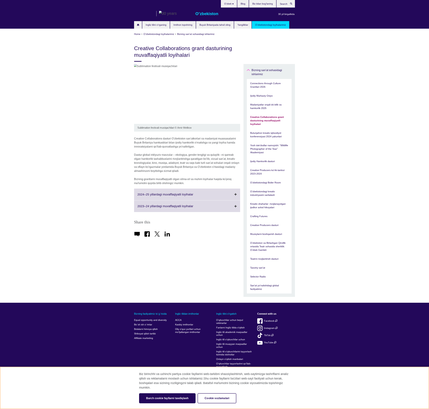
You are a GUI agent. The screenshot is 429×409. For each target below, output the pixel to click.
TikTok (267, 335)
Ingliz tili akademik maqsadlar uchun (231, 333)
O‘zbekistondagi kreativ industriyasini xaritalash (262, 193)
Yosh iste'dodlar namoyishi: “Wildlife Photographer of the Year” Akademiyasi (269, 149)
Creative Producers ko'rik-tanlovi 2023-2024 (267, 172)
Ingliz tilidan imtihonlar (187, 313)
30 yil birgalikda (286, 14)
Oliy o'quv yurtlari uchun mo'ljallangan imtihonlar (188, 330)
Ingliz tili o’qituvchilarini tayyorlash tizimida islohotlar (234, 353)
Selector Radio (258, 276)
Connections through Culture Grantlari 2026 (265, 85)
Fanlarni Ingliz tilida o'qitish (230, 327)
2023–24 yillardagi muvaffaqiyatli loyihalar (172, 208)
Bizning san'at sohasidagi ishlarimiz (267, 72)
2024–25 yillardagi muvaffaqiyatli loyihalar (172, 196)
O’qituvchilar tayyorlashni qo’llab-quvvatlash (233, 365)
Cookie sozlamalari (217, 398)
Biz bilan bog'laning (262, 3)
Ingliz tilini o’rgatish (226, 313)
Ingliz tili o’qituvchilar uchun (230, 339)
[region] (214, 388)
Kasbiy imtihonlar (184, 324)
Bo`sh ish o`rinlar (143, 324)
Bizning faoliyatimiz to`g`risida (150, 313)
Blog (243, 3)
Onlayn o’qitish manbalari (229, 359)
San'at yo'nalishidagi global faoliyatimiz (264, 287)
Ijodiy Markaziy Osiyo (261, 95)
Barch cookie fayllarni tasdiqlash (167, 398)
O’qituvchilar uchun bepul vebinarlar (229, 321)
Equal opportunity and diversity (150, 320)
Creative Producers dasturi (264, 225)
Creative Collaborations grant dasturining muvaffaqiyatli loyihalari (267, 120)
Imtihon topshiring (182, 24)
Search (293, 4)
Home (138, 25)
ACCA (178, 320)
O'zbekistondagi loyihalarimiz (270, 24)
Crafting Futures (258, 216)
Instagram (269, 328)
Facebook (269, 321)
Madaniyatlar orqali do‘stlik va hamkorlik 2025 (266, 106)
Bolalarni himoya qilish (146, 329)
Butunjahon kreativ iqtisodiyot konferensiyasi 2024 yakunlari (266, 135)
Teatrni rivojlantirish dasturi (264, 258)
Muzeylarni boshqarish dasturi (266, 234)
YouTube (269, 342)
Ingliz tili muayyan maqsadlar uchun (231, 345)
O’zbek (228, 3)
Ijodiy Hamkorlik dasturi (262, 161)
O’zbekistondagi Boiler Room (265, 182)
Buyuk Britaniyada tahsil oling (214, 24)
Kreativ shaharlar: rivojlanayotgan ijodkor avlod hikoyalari (268, 205)
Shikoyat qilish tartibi (145, 333)
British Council (144, 14)
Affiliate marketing (143, 338)
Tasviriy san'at (257, 267)
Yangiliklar (242, 24)
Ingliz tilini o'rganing (156, 24)
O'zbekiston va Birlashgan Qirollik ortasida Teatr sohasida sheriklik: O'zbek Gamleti (268, 246)
